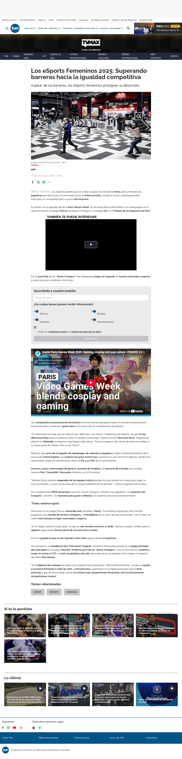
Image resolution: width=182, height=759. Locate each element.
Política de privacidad (48, 737)
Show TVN (42, 28)
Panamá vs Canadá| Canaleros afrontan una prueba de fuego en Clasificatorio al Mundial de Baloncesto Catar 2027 (68, 629)
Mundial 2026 (28, 56)
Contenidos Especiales (84, 28)
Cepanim (42, 20)
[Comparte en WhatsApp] (44, 182)
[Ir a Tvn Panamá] (15, 28)
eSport (38, 592)
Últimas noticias (9, 20)
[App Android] (40, 727)
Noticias (29, 28)
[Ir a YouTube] (15, 727)
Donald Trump (145, 20)
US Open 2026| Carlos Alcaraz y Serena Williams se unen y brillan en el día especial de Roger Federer (112, 629)
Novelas (104, 28)
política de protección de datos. (86, 331)
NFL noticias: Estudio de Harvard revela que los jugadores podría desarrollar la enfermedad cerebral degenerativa (24, 655)
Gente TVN (7, 737)
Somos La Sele (55, 56)
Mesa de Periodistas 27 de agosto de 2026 (156, 700)
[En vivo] (158, 25)
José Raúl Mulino (27, 20)
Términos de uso (81, 737)
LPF (44, 56)
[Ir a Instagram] (9, 727)
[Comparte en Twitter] (38, 182)
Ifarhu (51, 20)
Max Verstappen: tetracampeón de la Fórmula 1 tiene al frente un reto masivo (157, 630)
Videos (174, 56)
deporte (54, 592)
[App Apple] (34, 727)
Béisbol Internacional (130, 56)
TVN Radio (67, 28)
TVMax (16, 56)
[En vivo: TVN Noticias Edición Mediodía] (144, 28)
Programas (115, 28)
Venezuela (83, 20)
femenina (72, 592)
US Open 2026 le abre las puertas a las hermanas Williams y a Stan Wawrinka (24, 630)
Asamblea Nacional (100, 20)
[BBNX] (5, 750)
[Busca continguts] (128, 28)
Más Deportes (156, 56)
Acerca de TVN (116, 737)
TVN (6, 56)
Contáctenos (151, 737)
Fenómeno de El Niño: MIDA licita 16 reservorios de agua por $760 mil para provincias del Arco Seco (24, 699)
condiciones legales (57, 331)
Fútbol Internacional (78, 56)
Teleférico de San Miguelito (124, 20)
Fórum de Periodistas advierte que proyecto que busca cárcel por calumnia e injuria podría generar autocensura (113, 698)
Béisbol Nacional (104, 56)
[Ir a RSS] (21, 727)
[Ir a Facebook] (3, 727)
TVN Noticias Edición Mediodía (168, 30)
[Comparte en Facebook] (33, 182)
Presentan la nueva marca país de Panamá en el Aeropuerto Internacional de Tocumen (68, 699)
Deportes (53, 28)
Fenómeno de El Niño (66, 20)
